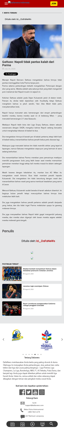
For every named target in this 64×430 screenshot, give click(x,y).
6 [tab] (37, 354)
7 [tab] (40, 354)
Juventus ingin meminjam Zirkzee (36, 286)
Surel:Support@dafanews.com (34, 404)
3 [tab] (29, 354)
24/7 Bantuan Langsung (34, 416)
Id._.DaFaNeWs (45, 241)
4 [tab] (32, 354)
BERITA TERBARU (9, 13)
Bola (7, 277)
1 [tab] (23, 354)
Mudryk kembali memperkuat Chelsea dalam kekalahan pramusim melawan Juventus (40, 270)
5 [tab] (34, 354)
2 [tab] (26, 354)
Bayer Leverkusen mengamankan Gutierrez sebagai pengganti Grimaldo (39, 304)
